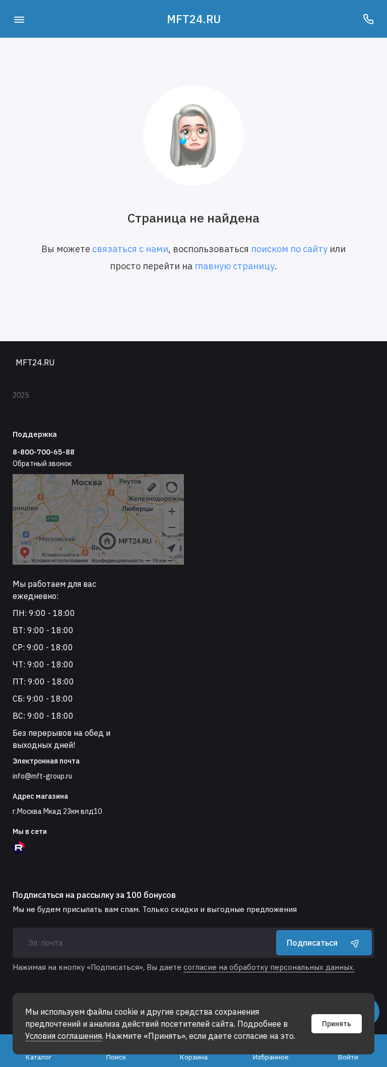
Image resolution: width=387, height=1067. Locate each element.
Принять (336, 1023)
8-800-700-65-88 (44, 451)
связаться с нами (130, 249)
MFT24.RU (194, 19)
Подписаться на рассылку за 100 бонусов (94, 895)
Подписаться (312, 943)
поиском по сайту (289, 249)
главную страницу (235, 266)
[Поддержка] (368, 19)
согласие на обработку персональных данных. (269, 967)
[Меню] (19, 19)
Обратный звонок (42, 463)
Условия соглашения (63, 1036)
